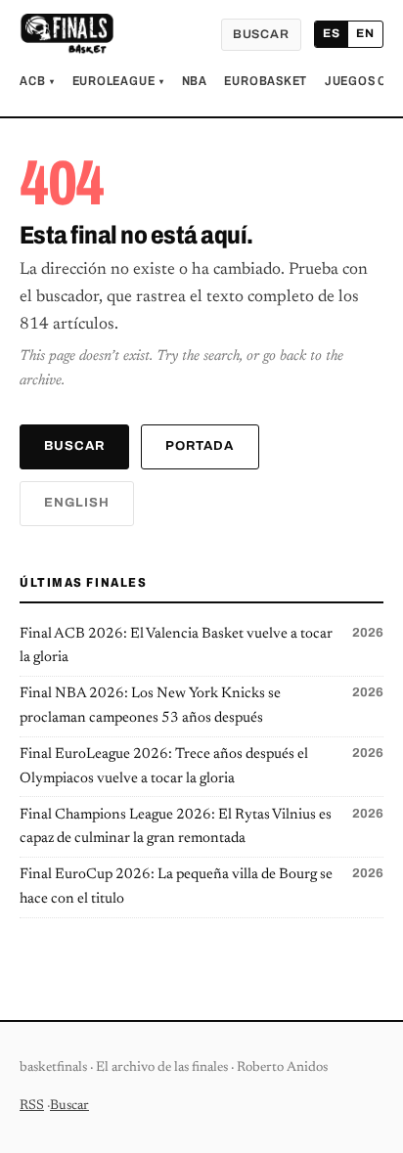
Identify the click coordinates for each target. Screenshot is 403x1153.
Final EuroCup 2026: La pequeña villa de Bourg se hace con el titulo (201, 886)
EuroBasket (265, 81)
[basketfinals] (66, 34)
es (331, 33)
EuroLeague (118, 81)
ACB (37, 81)
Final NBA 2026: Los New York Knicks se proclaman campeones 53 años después (201, 706)
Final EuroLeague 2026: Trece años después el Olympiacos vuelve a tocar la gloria (201, 766)
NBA (194, 81)
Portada (199, 446)
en (365, 33)
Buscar (261, 34)
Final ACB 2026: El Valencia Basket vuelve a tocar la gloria (201, 646)
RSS (32, 1106)
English (77, 503)
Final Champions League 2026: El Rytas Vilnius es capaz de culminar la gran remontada (201, 827)
